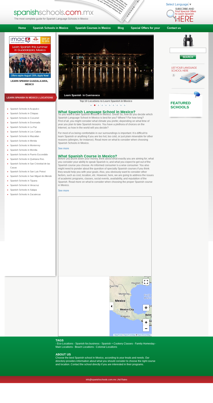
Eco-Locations (65, 343)
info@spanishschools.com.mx (101, 379)
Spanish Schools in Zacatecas (25, 194)
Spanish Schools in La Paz (23, 127)
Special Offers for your (145, 27)
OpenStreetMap (144, 335)
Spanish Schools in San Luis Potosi (28, 171)
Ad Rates (122, 379)
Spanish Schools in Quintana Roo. (27, 159)
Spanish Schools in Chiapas (24, 113)
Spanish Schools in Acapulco (24, 109)
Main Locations (64, 346)
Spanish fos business (87, 343)
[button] (146, 322)
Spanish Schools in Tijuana (23, 180)
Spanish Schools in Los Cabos (25, 131)
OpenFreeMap (129, 335)
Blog (121, 27)
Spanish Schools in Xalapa (23, 190)
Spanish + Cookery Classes (117, 343)
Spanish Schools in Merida (23, 141)
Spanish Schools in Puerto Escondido (29, 154)
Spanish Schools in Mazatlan (24, 136)
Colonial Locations (106, 346)
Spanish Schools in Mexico (50, 27)
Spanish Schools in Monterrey (25, 145)
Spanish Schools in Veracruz (24, 185)
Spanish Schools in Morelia (23, 150)
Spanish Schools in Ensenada (25, 122)
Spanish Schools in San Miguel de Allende (31, 176)
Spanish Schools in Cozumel (24, 118)
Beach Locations (84, 346)
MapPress (118, 335)
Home (22, 27)
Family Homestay (145, 343)
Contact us (174, 27)
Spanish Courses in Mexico (93, 27)
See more (63, 148)
